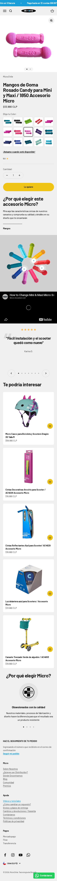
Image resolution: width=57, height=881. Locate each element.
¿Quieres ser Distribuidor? (15, 772)
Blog (5, 779)
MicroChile (8, 76)
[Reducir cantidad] (7, 175)
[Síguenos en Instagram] (13, 855)
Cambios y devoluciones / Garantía (19, 811)
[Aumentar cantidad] (19, 175)
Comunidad (8, 782)
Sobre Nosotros (10, 769)
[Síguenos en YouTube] (21, 855)
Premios (7, 786)
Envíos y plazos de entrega (15, 808)
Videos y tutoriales (12, 801)
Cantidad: (7, 169)
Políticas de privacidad (13, 821)
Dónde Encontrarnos (12, 775)
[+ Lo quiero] (50, 426)
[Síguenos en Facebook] (5, 855)
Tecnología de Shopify (27, 872)
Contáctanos (9, 814)
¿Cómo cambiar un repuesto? (17, 804)
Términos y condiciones (14, 818)
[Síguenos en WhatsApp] (28, 855)
